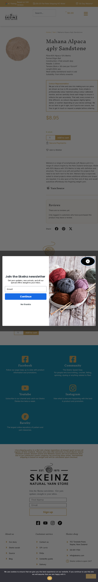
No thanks (26, 304)
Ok (49, 578)
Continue (25, 296)
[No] (91, 576)
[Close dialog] (88, 261)
